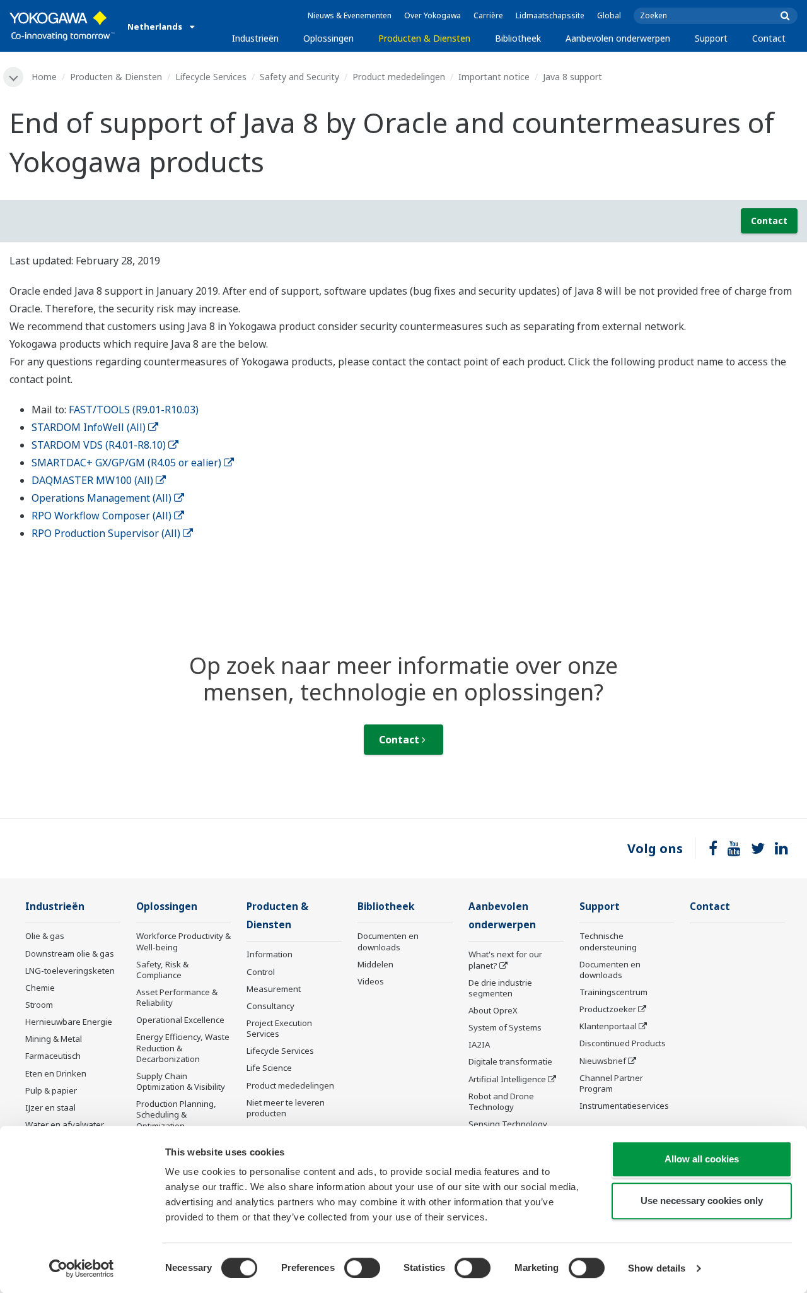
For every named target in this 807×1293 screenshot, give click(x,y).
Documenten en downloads (388, 941)
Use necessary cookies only (702, 1200)
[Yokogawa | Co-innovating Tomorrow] (62, 26)
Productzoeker (607, 1009)
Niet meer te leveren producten (286, 1108)
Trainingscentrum (613, 992)
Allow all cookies (702, 1159)
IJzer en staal (50, 1107)
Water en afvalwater (64, 1124)
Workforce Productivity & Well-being (183, 941)
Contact (769, 38)
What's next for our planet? (505, 959)
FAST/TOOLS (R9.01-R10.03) (134, 409)
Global (609, 15)
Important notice (494, 77)
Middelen (375, 964)
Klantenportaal (608, 1026)
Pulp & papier (51, 1090)
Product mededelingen (398, 77)
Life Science (269, 1067)
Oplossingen (328, 38)
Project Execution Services (279, 1028)
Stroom (39, 1004)
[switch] (362, 1268)
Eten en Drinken (55, 1073)
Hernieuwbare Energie (68, 1021)
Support (711, 38)
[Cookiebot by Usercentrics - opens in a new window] (81, 1268)
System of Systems (505, 1027)
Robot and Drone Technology (501, 1101)
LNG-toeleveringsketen (70, 970)
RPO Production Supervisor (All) (106, 533)
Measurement (274, 989)
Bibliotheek (518, 38)
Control (261, 971)
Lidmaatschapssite (550, 15)
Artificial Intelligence (507, 1079)
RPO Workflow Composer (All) (101, 516)
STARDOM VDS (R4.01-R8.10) (99, 445)
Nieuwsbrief (602, 1060)
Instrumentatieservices (624, 1105)
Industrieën (255, 38)
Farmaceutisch (53, 1055)
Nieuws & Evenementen (350, 15)
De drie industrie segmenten (500, 988)
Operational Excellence (180, 1019)
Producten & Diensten (424, 38)
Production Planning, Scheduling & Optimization (176, 1114)
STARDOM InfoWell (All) (89, 427)
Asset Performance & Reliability (177, 997)
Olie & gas (44, 936)
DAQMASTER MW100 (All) (92, 480)
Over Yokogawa (432, 15)
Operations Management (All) (101, 498)
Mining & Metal (53, 1038)
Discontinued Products (622, 1043)
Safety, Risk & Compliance (162, 970)
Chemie (40, 987)
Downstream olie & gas (69, 953)
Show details (656, 1268)
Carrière (488, 15)
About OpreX (493, 1010)
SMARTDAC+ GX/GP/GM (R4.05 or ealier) (126, 462)
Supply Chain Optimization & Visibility (180, 1081)
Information (270, 954)
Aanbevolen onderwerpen (618, 38)
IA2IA (479, 1044)
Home (44, 77)
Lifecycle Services (211, 77)
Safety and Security (299, 77)
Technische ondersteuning (608, 941)
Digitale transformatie (510, 1061)
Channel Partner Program (611, 1083)
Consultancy (270, 1006)
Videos (370, 981)
